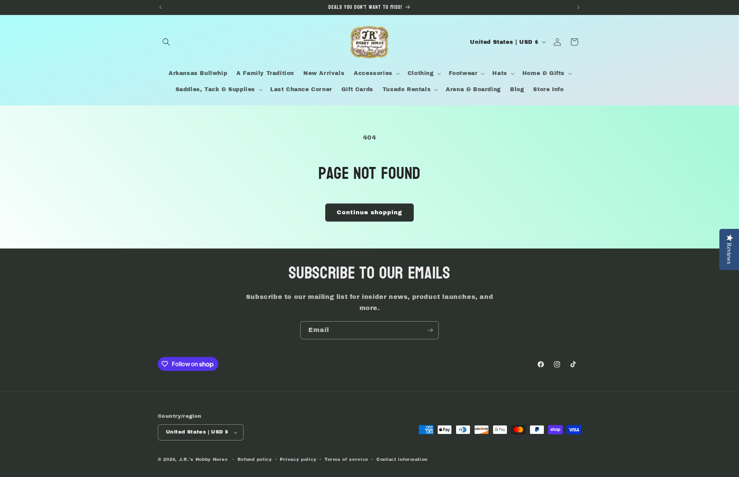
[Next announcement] (578, 7)
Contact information (402, 459)
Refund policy (254, 459)
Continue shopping (369, 212)
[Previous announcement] (160, 7)
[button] (166, 41)
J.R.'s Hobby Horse (203, 459)
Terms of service (346, 459)
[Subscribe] (429, 330)
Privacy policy (298, 459)
